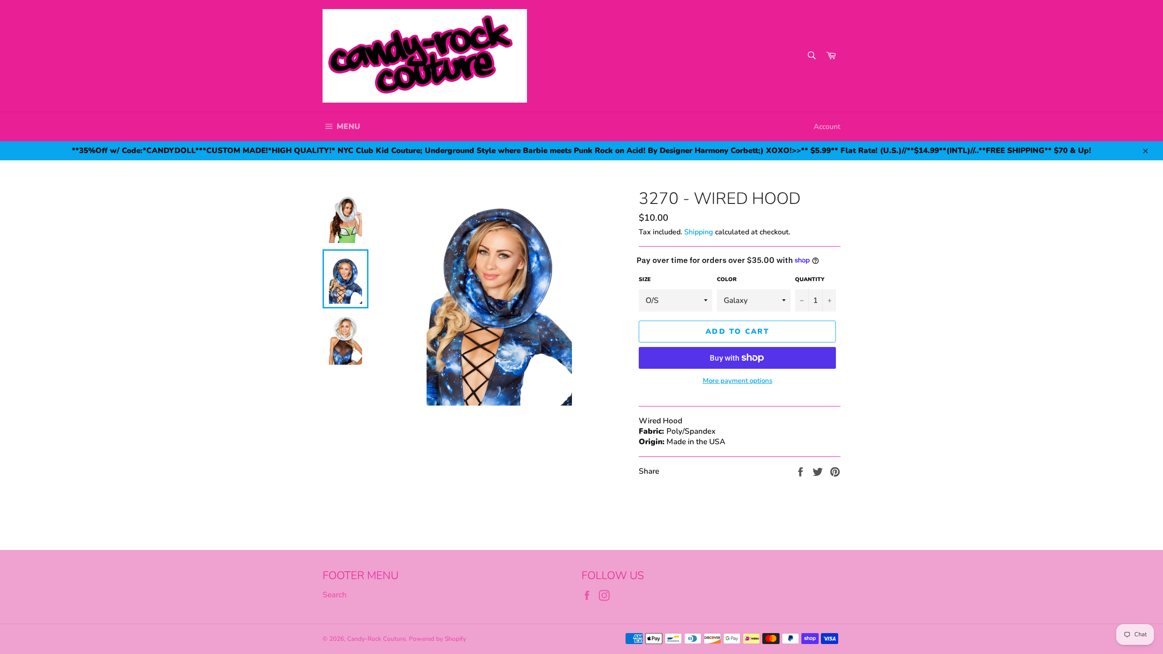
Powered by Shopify (437, 638)
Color (726, 279)
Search (335, 595)
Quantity (810, 279)
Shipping (698, 232)
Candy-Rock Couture (376, 638)
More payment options (737, 380)
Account (827, 127)
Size (645, 279)
